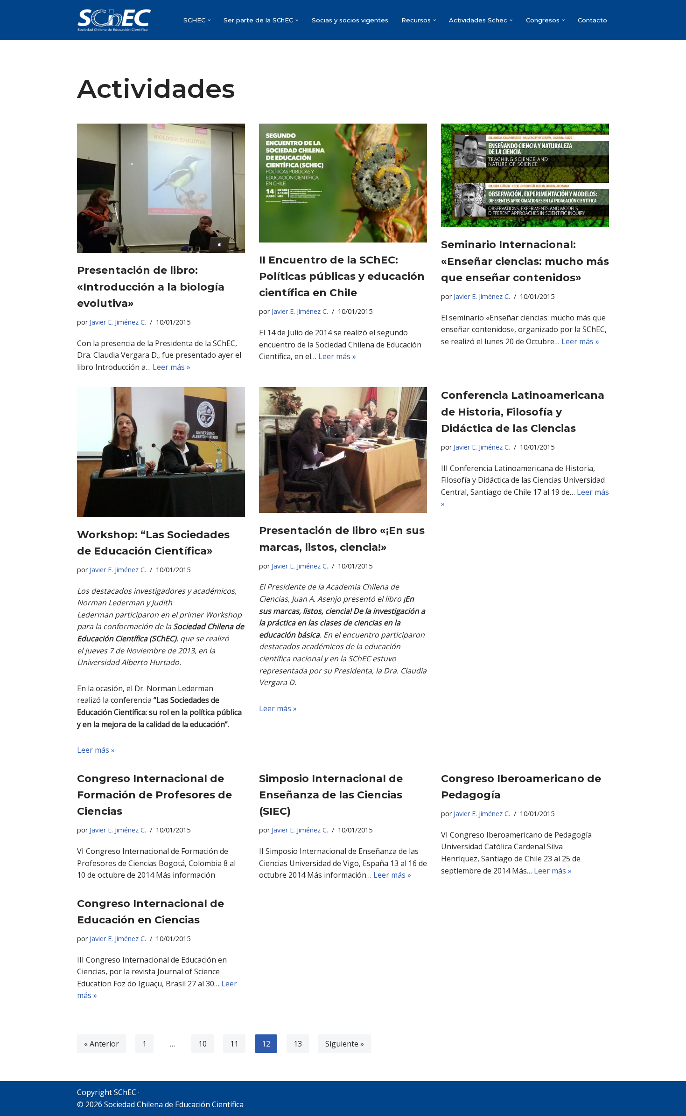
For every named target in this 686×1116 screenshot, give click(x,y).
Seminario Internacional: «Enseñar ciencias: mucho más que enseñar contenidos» (525, 261)
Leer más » (171, 367)
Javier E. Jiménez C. (118, 322)
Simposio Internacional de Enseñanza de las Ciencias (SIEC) (331, 795)
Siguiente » (344, 1044)
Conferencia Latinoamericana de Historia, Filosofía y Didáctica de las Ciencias (522, 411)
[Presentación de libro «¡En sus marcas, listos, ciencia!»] (343, 450)
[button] (209, 20)
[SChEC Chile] (114, 20)
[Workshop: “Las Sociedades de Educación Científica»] (161, 452)
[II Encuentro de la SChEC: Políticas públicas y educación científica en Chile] (343, 183)
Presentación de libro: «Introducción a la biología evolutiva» (150, 286)
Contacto (592, 20)
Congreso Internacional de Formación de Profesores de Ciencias (154, 795)
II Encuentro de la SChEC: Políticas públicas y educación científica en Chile (342, 276)
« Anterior (101, 1044)
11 (234, 1044)
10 (202, 1044)
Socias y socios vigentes (350, 20)
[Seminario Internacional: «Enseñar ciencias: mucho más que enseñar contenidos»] (525, 175)
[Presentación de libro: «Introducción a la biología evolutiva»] (161, 188)
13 (298, 1044)
